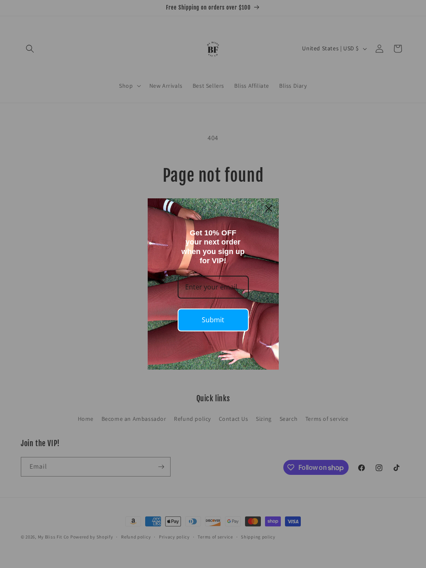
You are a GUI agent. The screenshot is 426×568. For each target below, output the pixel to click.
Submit (213, 319)
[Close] (269, 208)
